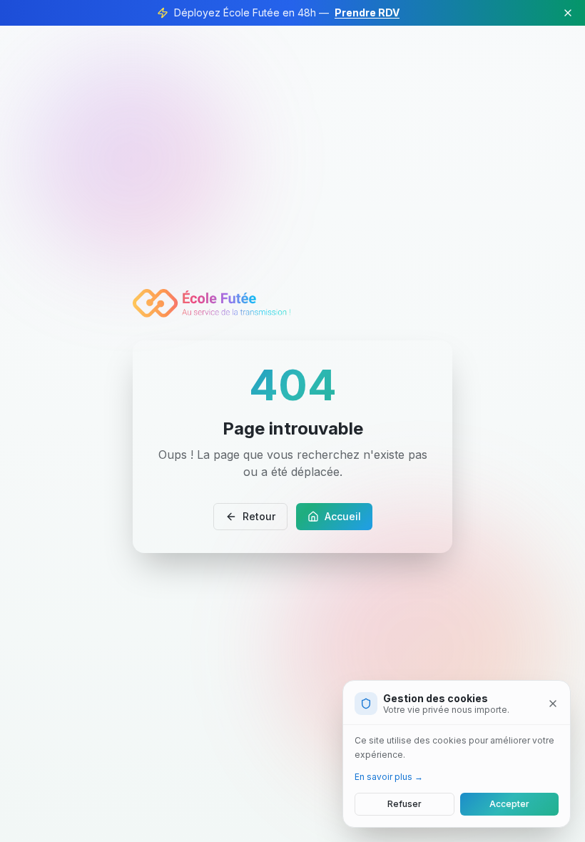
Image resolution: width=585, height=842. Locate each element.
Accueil (343, 516)
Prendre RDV (367, 12)
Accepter (509, 803)
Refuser (404, 803)
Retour (259, 516)
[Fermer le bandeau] (567, 12)
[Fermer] (553, 703)
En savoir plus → (389, 776)
